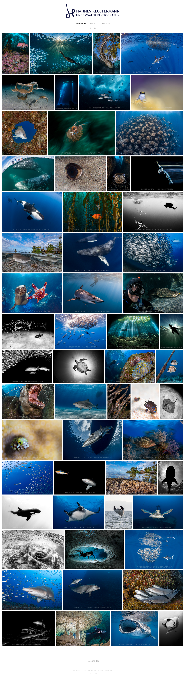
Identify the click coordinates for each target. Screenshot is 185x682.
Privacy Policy (92, 673)
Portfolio (80, 24)
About (93, 24)
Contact (105, 24)
